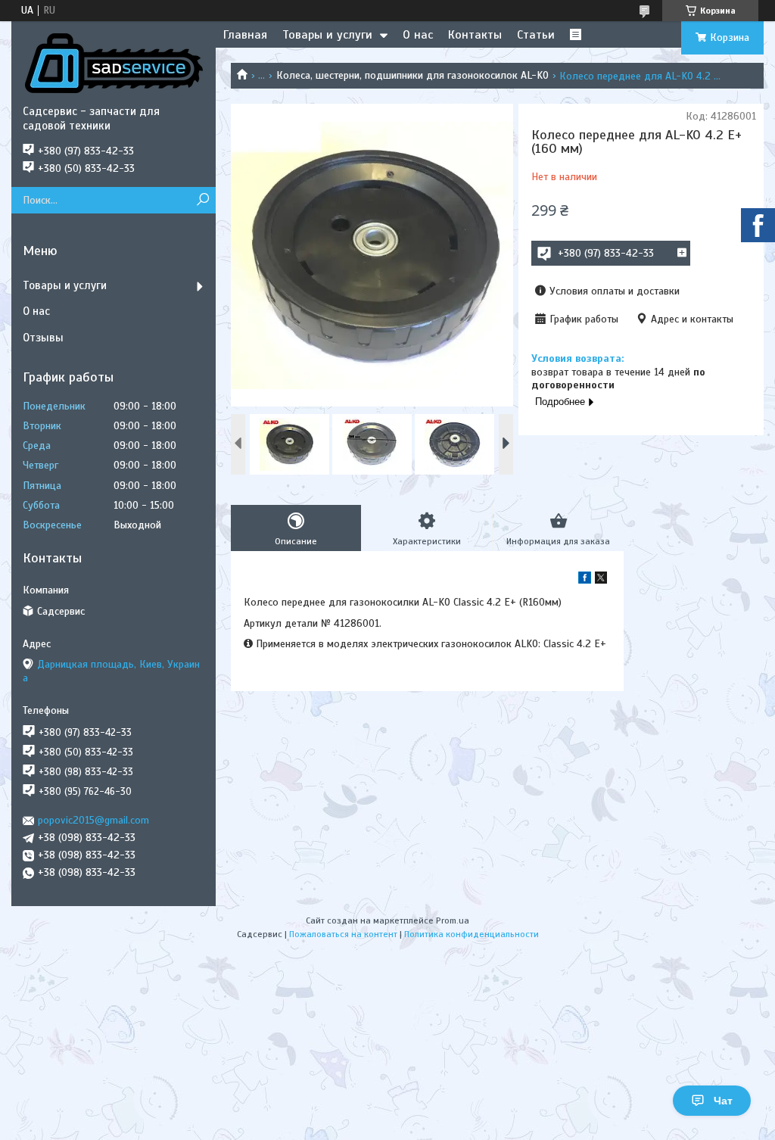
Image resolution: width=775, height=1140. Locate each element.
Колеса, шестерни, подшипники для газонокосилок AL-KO (412, 75)
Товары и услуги (327, 34)
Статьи (536, 34)
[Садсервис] (113, 63)
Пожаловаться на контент (343, 934)
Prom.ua (452, 920)
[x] (601, 580)
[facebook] (584, 580)
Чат (723, 1101)
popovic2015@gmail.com (93, 820)
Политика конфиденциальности (471, 934)
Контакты (475, 34)
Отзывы (43, 337)
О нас (418, 34)
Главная (245, 34)
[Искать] (202, 200)
